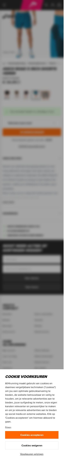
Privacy (8, 427)
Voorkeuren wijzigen (31, 454)
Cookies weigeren (31, 445)
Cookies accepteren (31, 434)
